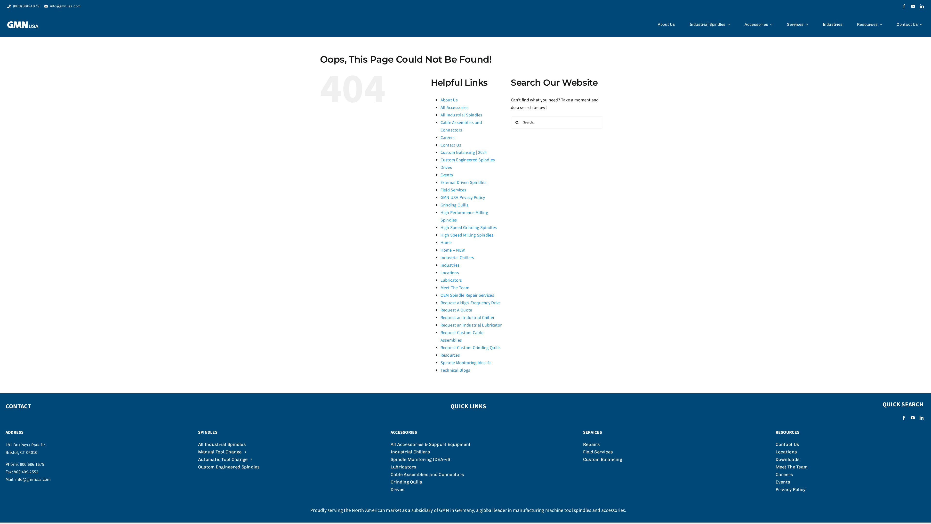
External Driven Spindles (463, 183)
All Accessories (455, 108)
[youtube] (913, 6)
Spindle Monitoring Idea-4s (466, 363)
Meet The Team (455, 288)
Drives (446, 167)
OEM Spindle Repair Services (467, 295)
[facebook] (904, 6)
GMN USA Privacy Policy (463, 198)
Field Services (453, 190)
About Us (449, 100)
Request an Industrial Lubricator (471, 325)
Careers (448, 138)
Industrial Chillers (457, 258)
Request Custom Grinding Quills (471, 348)
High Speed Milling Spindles (467, 235)
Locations (450, 273)
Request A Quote (456, 310)
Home (446, 243)
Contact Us (451, 145)
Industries (450, 265)
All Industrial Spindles (461, 115)
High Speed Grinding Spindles (469, 228)
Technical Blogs (455, 370)
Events (447, 175)
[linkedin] (922, 6)
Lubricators (451, 280)
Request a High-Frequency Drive (471, 303)
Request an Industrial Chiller (468, 318)
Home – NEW (453, 250)
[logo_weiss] (23, 23)
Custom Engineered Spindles (468, 160)
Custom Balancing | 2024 (464, 152)
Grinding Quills (455, 205)
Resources (450, 355)
